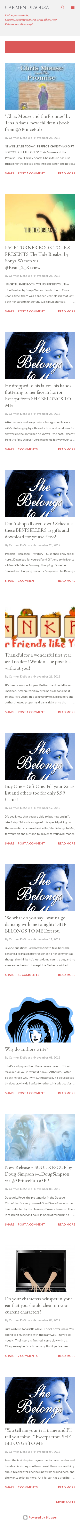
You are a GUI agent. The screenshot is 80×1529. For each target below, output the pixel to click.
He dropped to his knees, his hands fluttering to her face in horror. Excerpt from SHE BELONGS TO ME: (38, 395)
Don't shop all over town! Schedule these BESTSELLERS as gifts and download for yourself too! (39, 530)
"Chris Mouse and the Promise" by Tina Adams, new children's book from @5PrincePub (38, 122)
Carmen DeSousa (27, 7)
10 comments (28, 974)
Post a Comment (31, 173)
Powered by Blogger (42, 1517)
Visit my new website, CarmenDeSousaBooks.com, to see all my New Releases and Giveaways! (31, 19)
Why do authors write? (26, 1049)
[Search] (62, 7)
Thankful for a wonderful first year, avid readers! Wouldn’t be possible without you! (38, 661)
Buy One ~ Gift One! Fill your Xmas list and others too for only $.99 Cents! (39, 793)
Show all (64, 45)
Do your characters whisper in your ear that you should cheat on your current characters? (38, 1305)
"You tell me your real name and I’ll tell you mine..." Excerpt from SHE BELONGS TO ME (38, 1436)
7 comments (28, 1356)
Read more (66, 173)
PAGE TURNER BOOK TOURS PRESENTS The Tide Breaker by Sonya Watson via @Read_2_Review (37, 257)
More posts (65, 1502)
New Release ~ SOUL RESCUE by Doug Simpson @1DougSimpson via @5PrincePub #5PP (38, 1174)
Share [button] (9, 173)
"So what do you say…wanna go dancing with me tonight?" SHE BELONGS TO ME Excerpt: (35, 924)
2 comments (28, 449)
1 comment (27, 580)
